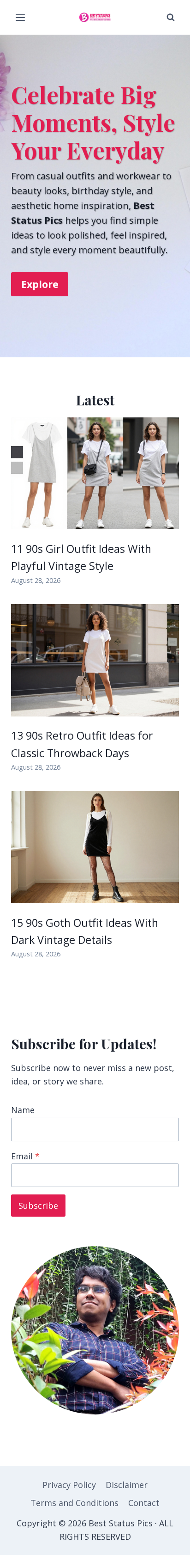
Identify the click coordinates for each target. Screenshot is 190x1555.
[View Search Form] (170, 17)
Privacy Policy (69, 1484)
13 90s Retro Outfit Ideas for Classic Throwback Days (82, 744)
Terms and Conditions (74, 1502)
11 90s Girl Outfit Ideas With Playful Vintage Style (81, 557)
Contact (144, 1502)
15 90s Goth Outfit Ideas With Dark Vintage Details (84, 931)
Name (23, 1109)
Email (25, 1156)
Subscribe (38, 1205)
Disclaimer (127, 1484)
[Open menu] (20, 17)
